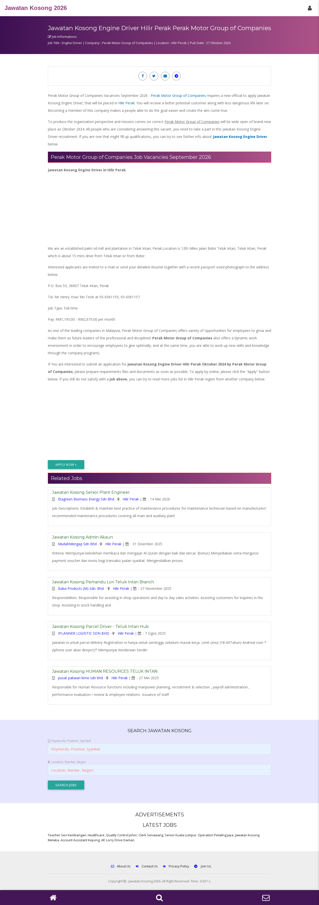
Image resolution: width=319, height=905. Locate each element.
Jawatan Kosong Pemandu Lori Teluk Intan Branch (103, 582)
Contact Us (150, 866)
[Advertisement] (159, 208)
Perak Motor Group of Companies (178, 95)
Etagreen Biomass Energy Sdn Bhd (86, 499)
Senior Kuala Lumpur (180, 835)
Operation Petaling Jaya (216, 835)
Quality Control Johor (121, 835)
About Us (124, 866)
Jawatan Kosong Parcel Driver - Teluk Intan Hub (100, 626)
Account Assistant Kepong (80, 840)
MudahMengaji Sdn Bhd (77, 544)
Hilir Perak (126, 103)
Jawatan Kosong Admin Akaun (82, 537)
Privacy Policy (179, 866)
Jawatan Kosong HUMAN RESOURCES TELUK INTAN (105, 671)
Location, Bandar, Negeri (68, 762)
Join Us (205, 866)
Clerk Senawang (151, 835)
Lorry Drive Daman (120, 840)
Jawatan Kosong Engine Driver (240, 136)
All (103, 840)
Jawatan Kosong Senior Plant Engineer (91, 492)
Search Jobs (66, 785)
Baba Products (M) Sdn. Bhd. (81, 588)
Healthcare (96, 835)
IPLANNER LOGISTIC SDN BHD (83, 633)
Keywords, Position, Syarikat (71, 741)
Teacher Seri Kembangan (67, 835)
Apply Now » (66, 464)
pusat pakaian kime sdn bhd (80, 677)
